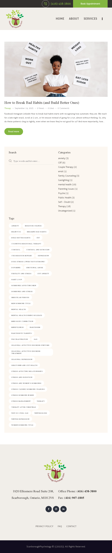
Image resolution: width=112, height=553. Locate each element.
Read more (13, 131)
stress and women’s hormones (26, 383)
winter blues (40, 413)
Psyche (61, 193)
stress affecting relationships (27, 371)
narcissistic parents (21, 333)
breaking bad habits (37, 232)
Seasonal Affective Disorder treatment (25, 352)
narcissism (35, 327)
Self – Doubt (64, 202)
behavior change (33, 226)
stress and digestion (21, 377)
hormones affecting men (23, 285)
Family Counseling (67, 175)
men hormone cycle (21, 303)
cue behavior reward (21, 255)
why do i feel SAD (19, 413)
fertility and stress (21, 273)
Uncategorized (65, 210)
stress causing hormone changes (28, 389)
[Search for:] (31, 161)
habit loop (16, 279)
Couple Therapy (65, 167)
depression (43, 255)
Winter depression (20, 419)
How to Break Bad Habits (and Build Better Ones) (41, 102)
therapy (41, 401)
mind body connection (22, 321)
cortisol (15, 249)
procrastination (19, 339)
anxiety (61, 158)
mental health (64, 184)
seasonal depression (21, 359)
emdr (60, 171)
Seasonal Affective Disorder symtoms (30, 345)
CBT (60, 162)
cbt (38, 238)
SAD (35, 339)
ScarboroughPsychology (39, 546)
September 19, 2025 (24, 108)
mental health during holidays (26, 315)
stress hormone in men (22, 395)
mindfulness (17, 327)
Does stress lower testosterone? (28, 261)
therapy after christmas (23, 407)
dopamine (15, 267)
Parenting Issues (66, 189)
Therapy (7, 108)
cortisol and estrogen (37, 249)
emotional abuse (34, 267)
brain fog (16, 232)
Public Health (64, 197)
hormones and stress (22, 291)
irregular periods (20, 297)
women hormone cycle (22, 425)
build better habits (20, 238)
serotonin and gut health (24, 365)
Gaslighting (63, 180)
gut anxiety (43, 273)
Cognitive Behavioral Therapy (26, 243)
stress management (21, 401)
